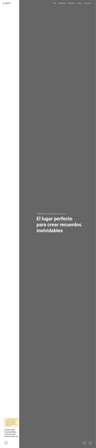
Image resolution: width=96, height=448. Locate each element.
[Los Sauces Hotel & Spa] (6, 3)
